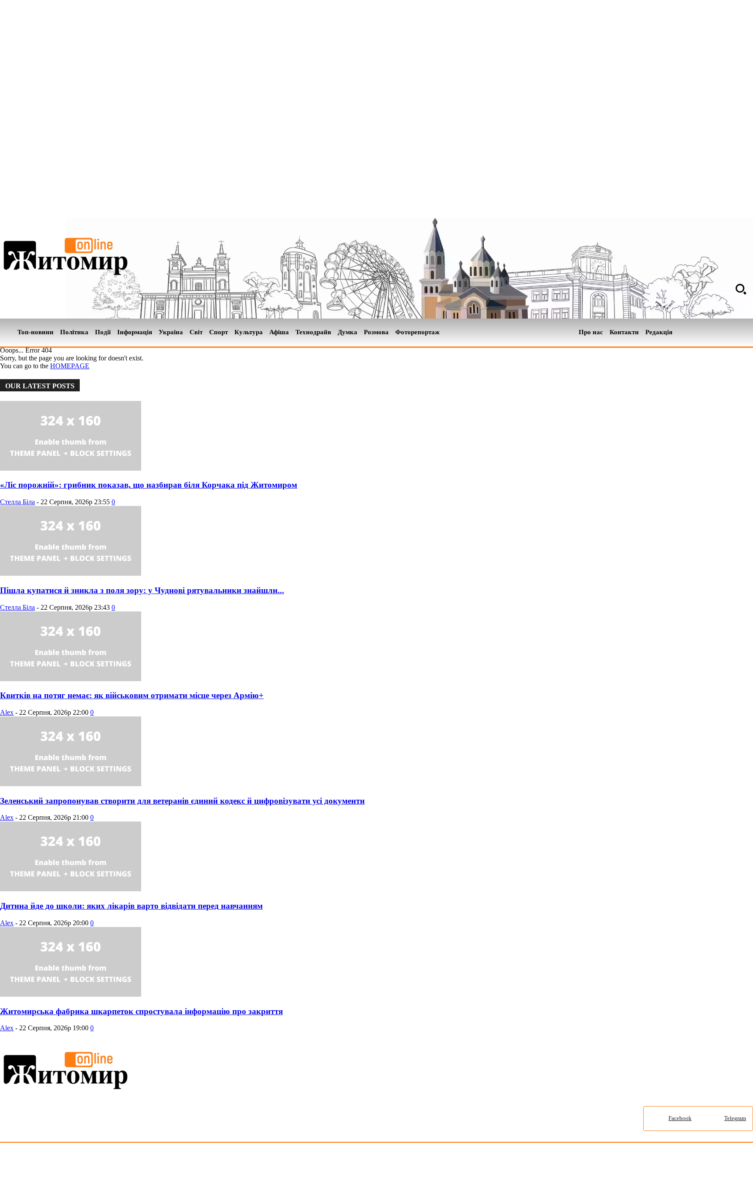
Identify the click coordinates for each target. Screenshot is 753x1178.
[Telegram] (748, 332)
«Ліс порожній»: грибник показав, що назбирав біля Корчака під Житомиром (148, 484)
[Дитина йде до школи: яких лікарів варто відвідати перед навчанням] (70, 889)
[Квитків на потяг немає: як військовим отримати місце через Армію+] (70, 678)
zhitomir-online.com (372, 1162)
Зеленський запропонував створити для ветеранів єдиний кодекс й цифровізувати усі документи (182, 800)
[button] (741, 289)
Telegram (735, 1118)
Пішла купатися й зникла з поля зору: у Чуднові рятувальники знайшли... (142, 590)
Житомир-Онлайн (71, 1162)
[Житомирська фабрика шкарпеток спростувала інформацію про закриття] (70, 994)
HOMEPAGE (69, 366)
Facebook (680, 1118)
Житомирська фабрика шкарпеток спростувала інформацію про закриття (141, 1011)
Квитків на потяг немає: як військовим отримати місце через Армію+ (132, 695)
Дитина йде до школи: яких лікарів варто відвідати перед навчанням (131, 905)
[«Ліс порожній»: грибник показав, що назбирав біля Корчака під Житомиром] (70, 468)
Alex (7, 712)
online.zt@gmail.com (480, 1162)
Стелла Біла (17, 502)
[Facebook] (733, 332)
